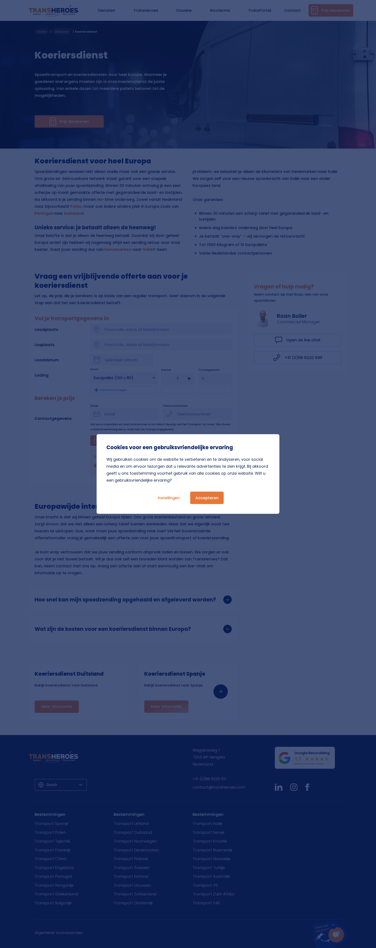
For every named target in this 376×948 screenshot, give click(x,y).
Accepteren (206, 498)
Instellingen (169, 498)
